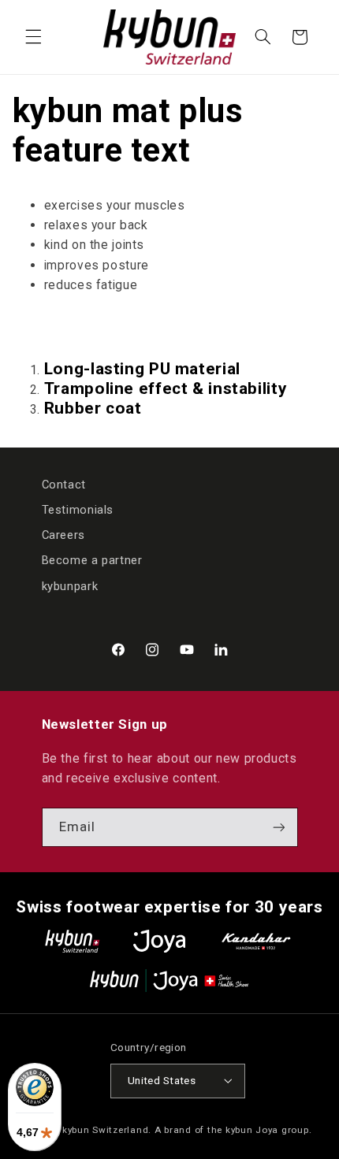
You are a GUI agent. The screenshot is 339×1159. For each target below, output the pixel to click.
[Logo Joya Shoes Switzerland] (159, 941)
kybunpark (70, 586)
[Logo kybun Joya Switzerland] (169, 980)
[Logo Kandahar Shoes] (256, 941)
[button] (33, 37)
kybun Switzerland (105, 1129)
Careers (63, 535)
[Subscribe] (278, 827)
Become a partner (92, 560)
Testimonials (78, 510)
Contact (64, 484)
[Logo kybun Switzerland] (72, 941)
